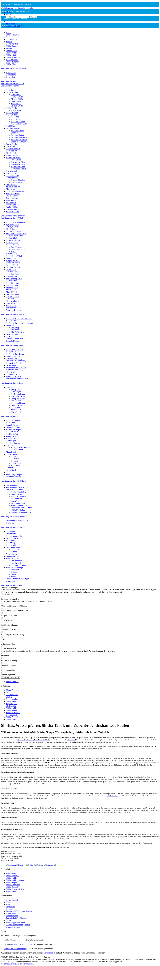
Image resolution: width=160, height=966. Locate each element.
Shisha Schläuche (13, 713)
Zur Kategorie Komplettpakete (13, 216)
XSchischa (15, 549)
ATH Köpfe (11, 423)
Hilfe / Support (12, 900)
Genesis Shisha (12, 155)
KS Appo (10, 445)
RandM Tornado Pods (15, 339)
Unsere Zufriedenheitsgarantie (18, 925)
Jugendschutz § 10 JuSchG (16, 918)
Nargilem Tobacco (13, 310)
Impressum (10, 907)
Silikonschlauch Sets (14, 485)
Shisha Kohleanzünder (15, 880)
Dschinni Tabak (12, 276)
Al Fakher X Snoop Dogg (16, 222)
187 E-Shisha (11, 321)
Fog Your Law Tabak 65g (16, 361)
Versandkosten (49, 953)
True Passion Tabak (14, 308)
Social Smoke (11, 305)
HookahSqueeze (12, 283)
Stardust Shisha (17, 106)
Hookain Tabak (12, 285)
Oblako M (15, 459)
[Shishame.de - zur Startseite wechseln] (17, 8)
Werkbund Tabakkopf (14, 477)
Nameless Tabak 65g (14, 370)
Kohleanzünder (12, 715)
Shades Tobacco (12, 301)
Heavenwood (11, 171)
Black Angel (16, 412)
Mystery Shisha (17, 99)
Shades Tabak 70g (13, 372)
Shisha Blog (11, 719)
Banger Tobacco (12, 260)
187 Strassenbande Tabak (16, 233)
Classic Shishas (12, 146)
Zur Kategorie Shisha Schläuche (13, 481)
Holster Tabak (11, 281)
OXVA (9, 336)
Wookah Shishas (12, 205)
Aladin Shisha (11, 108)
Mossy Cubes (16, 389)
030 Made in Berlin (13, 231)
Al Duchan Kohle (18, 394)
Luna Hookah (11, 184)
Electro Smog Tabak (14, 278)
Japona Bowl (11, 436)
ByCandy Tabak (12, 224)
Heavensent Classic (18, 164)
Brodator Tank (16, 133)
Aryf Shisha (11, 126)
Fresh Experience (18, 249)
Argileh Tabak (11, 254)
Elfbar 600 (15, 330)
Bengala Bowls (12, 425)
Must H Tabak (11, 292)
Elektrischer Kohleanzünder (17, 521)
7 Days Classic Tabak (14, 236)
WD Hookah (11, 202)
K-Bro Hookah (12, 173)
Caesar (13, 574)
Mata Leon (10, 189)
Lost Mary (15, 327)
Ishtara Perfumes (12, 690)
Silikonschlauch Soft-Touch (17, 487)
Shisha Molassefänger (14, 567)
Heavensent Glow (18, 166)
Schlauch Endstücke (19, 565)
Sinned (13, 576)
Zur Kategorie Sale (8, 81)
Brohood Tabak (12, 265)
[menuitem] (82, 12)
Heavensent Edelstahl (19, 169)
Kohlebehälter (11, 545)
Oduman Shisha (12, 175)
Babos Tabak (11, 258)
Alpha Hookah (12, 112)
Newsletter (10, 920)
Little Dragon (16, 494)
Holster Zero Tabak (13, 363)
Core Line (15, 274)
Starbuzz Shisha (12, 211)
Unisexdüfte (11, 77)
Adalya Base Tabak (14, 352)
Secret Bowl (11, 470)
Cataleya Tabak (12, 227)
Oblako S (14, 461)
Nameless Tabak (12, 296)
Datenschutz (11, 913)
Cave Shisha (16, 94)
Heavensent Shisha (13, 157)
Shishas (9, 697)
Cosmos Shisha (17, 97)
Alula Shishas (11, 115)
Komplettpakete (12, 699)
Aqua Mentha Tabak (14, 256)
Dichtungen (10, 531)
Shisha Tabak (11, 701)
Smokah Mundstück (19, 505)
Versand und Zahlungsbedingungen (20, 911)
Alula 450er (15, 119)
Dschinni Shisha (12, 209)
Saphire (9, 472)
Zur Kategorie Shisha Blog (11, 585)
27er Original (11, 229)
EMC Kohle (16, 401)
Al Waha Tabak (12, 242)
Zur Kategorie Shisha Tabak (12, 218)
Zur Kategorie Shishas (10, 86)
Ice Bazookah (16, 499)
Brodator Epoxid (17, 135)
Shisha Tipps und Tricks (15, 922)
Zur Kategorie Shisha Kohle (12, 383)
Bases (13, 251)
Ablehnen (5, 964)
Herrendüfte (11, 72)
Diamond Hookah (13, 148)
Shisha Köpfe (11, 710)
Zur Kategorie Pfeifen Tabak (12, 345)
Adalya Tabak (11, 238)
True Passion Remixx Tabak (17, 379)
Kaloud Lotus (11, 438)
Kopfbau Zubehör (13, 443)
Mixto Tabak (11, 365)
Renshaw (14, 552)
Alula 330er (15, 117)
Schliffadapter (16, 561)
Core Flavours (16, 247)
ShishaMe (15, 570)
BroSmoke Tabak (13, 267)
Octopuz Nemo (17, 182)
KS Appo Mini (17, 450)
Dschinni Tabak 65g (14, 358)
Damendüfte (11, 75)
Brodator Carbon (17, 130)
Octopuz (9, 468)
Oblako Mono (16, 463)
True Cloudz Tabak (13, 376)
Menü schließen (12, 682)
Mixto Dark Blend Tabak (16, 367)
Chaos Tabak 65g (13, 356)
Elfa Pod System (17, 332)
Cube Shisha (16, 160)
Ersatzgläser (11, 534)
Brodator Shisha (12, 128)
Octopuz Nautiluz (18, 180)
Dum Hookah (11, 151)
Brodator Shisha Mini (19, 142)
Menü (8, 12)
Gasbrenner (10, 523)
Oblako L (15, 456)
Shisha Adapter (12, 558)
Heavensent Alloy (18, 162)
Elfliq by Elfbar (12, 334)
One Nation (15, 407)
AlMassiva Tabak (13, 240)
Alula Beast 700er (18, 121)
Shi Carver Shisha (13, 193)
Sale (7, 692)
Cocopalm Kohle (17, 398)
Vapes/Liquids (11, 704)
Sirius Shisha (16, 101)
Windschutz (10, 581)
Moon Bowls (11, 452)
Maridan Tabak (12, 287)
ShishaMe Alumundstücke (21, 512)
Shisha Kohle (11, 708)
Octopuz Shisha (12, 178)
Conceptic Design (13, 427)
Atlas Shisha (11, 90)
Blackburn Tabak (13, 263)
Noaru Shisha (11, 554)
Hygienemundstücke (14, 536)
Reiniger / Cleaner (13, 556)
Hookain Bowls (12, 432)
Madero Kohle (16, 405)
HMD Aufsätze (12, 434)
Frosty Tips (15, 501)
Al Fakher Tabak (12, 245)
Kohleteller (10, 540)
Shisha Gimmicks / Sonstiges (17, 579)
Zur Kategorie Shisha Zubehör (13, 527)
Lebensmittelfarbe (13, 547)
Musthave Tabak (12, 294)
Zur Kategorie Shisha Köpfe (12, 416)
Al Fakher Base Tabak (15, 354)
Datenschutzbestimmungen (21, 944)
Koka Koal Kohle (18, 403)
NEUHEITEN (12, 695)
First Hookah (11, 153)
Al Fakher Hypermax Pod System (19, 323)
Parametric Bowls (13, 420)
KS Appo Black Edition (20, 447)
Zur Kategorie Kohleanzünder (13, 516)
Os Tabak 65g (11, 374)
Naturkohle (10, 387)
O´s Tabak (10, 299)
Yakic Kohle (16, 410)
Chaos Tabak (11, 269)
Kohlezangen (11, 543)
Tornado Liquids (12, 341)
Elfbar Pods (10, 325)
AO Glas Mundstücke (19, 496)
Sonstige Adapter (17, 563)
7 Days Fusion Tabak (14, 349)
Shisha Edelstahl (12, 876)
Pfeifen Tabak (11, 706)
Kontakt (9, 909)
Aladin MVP (16, 110)
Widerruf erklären (13, 927)
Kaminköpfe (11, 441)
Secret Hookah (12, 92)
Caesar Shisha (11, 144)
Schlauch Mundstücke (15, 490)
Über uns (9, 902)
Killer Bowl (15, 465)
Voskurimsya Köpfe (14, 474)
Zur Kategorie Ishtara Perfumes (13, 68)
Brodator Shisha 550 (19, 139)
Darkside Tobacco (13, 272)
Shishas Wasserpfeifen (15, 889)
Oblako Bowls (12, 454)
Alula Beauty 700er (18, 124)
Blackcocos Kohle (18, 396)
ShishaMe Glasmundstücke (21, 508)
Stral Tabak (10, 303)
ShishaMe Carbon (18, 510)
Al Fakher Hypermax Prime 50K (19, 318)
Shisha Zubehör (12, 717)
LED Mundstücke (18, 503)
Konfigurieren (28, 964)
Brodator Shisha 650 (19, 137)
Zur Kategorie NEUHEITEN (12, 83)
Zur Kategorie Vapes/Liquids (12, 314)
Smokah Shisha (12, 196)
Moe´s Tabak (11, 290)
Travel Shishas (12, 198)
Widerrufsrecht (12, 916)
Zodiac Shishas (12, 207)
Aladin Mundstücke (19, 492)
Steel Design (16, 103)
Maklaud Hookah (13, 187)
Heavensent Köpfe (13, 429)
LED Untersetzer (13, 538)
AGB (8, 904)
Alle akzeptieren (15, 964)
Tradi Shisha (11, 200)
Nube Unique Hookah (15, 191)
